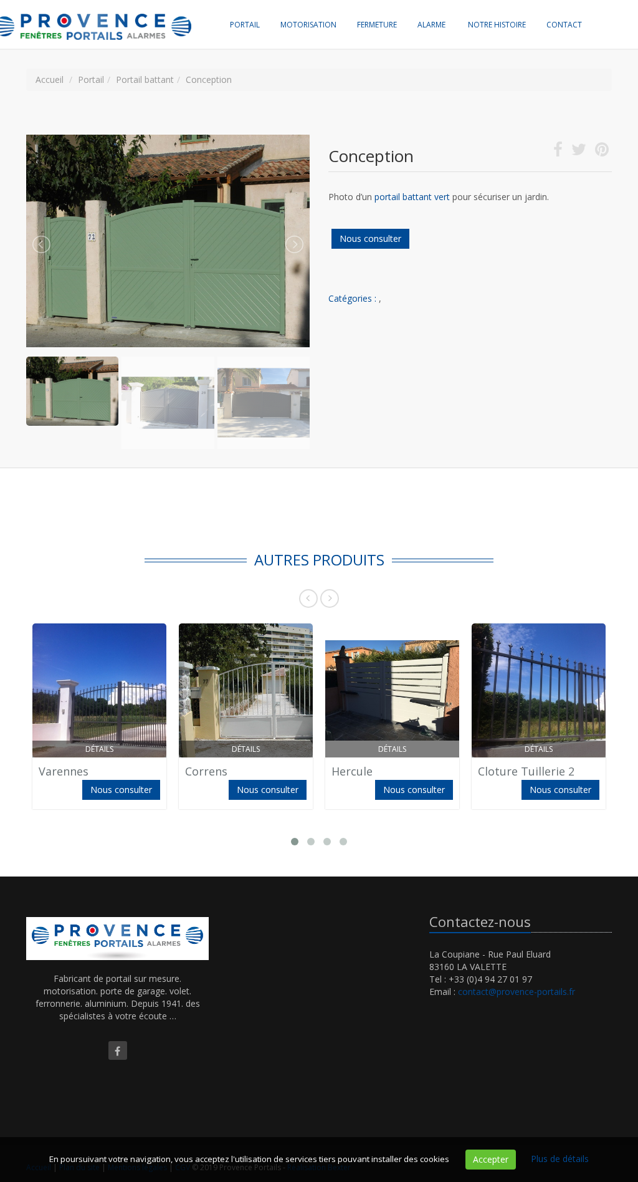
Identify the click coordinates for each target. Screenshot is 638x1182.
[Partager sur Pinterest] (602, 152)
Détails (99, 749)
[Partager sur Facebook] (558, 152)
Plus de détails (560, 1159)
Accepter (490, 1159)
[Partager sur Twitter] (578, 152)
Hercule (352, 771)
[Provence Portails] (107, 15)
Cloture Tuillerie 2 (526, 771)
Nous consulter (370, 238)
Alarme (431, 24)
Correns (206, 771)
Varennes (63, 771)
